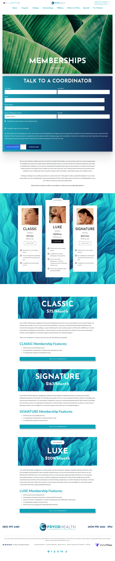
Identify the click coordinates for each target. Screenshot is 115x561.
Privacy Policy (61, 544)
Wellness (60, 8)
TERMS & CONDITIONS (72, 544)
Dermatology (48, 8)
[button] (7, 3)
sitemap (88, 544)
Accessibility (81, 544)
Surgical (25, 8)
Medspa (36, 8)
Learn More (57, 241)
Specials (86, 8)
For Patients (98, 8)
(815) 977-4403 (11, 527)
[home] (58, 2)
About (14, 8)
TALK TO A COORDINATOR (57, 359)
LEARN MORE (30, 243)
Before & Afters (73, 8)
